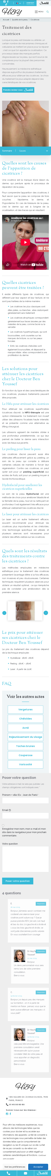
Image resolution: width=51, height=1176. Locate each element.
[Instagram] (4, 1)
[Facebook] (7, 1)
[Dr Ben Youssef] (12, 12)
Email (5, 810)
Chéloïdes (25, 718)
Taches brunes (25, 746)
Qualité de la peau (20, 19)
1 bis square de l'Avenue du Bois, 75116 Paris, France (28, 1099)
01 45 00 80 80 (17, 1104)
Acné (25, 728)
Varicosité (25, 764)
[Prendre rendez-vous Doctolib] (44, 3)
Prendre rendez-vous (13, 90)
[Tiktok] (6, 4)
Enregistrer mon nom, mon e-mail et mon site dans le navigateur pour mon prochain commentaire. (24, 832)
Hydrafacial (32, 494)
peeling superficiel (33, 472)
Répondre (41, 904)
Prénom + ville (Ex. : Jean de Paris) (20, 795)
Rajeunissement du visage (25, 737)
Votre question (10, 843)
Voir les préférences (14, 1167)
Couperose (25, 755)
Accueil (6, 19)
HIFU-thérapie (32, 412)
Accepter (38, 1167)
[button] (4, 613)
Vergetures (25, 709)
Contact (30, 3)
